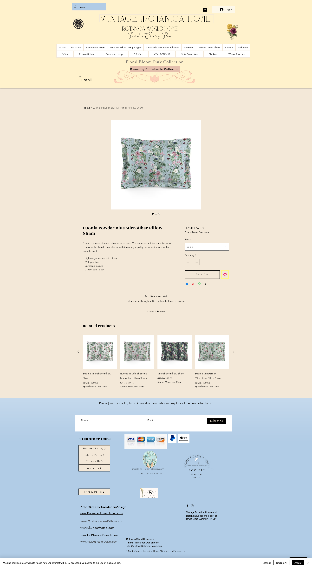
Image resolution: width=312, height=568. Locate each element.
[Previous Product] (78, 352)
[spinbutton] (192, 262)
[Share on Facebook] (187, 284)
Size (188, 239)
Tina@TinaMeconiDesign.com (147, 468)
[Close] (308, 562)
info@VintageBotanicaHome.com (144, 546)
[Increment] (197, 262)
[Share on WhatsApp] (199, 284)
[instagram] (192, 505)
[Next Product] (233, 352)
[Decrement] (187, 262)
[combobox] (207, 247)
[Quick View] (100, 352)
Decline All (281, 562)
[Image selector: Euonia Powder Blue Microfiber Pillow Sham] (152, 213)
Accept (297, 562)
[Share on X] (205, 284)
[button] (204, 9)
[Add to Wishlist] (225, 274)
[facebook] (187, 505)
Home (86, 107)
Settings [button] (267, 562)
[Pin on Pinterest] (193, 284)
